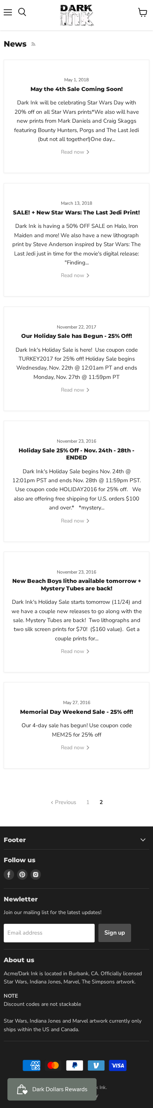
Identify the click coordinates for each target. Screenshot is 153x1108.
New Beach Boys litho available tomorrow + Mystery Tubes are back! (76, 584)
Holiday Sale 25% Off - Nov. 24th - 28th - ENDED (76, 454)
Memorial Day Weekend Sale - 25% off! (76, 711)
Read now (73, 152)
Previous (64, 802)
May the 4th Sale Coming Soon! (76, 88)
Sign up (114, 933)
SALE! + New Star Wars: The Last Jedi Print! (76, 212)
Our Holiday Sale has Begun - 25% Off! (76, 335)
